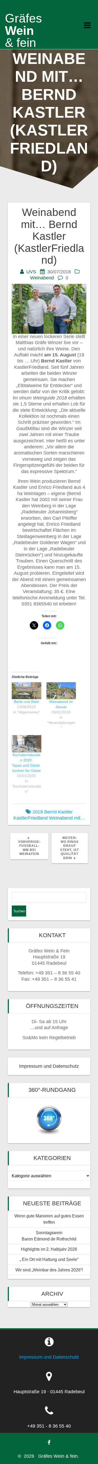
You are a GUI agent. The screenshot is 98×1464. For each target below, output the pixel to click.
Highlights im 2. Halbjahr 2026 (49, 1249)
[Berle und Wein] (26, 690)
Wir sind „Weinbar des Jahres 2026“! (49, 1269)
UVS (31, 271)
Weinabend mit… (67, 818)
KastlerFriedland (30, 818)
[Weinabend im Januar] (61, 690)
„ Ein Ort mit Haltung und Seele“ (49, 1259)
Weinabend (42, 277)
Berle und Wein (26, 702)
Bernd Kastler (58, 812)
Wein (23, 30)
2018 (37, 812)
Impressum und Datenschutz (49, 1066)
